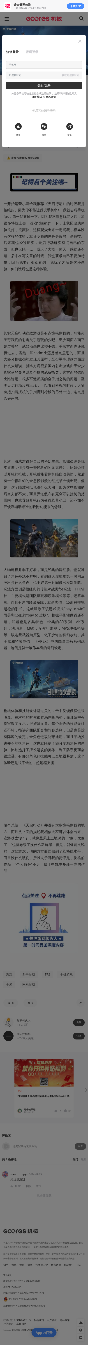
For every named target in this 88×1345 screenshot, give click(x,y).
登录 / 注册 (44, 85)
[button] (79, 41)
